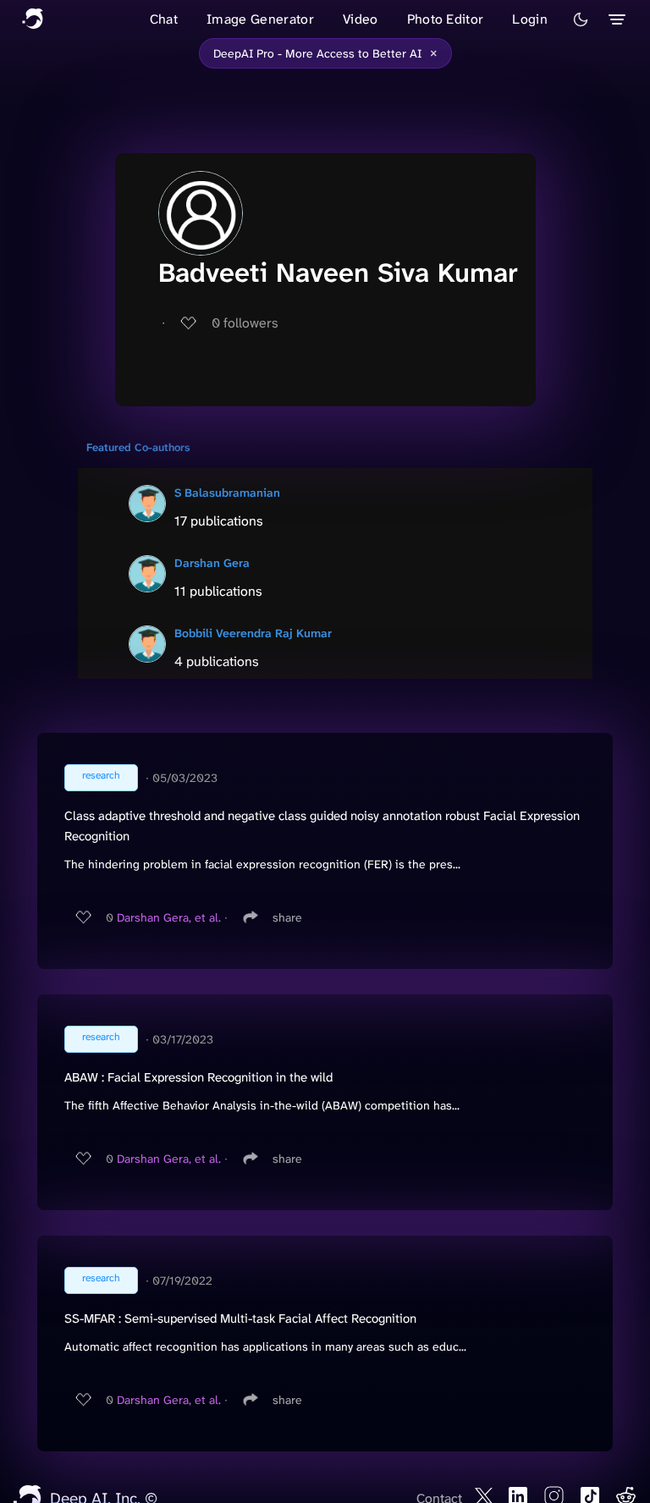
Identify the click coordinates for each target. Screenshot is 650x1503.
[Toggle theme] (580, 19)
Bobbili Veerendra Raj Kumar (253, 633)
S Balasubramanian (227, 492)
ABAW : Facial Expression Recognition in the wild (198, 1077)
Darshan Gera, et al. (169, 917)
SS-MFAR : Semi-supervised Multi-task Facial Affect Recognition (240, 1318)
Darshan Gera (212, 562)
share (287, 917)
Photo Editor (445, 19)
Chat (164, 19)
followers (245, 323)
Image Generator (260, 19)
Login (530, 19)
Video (360, 19)
